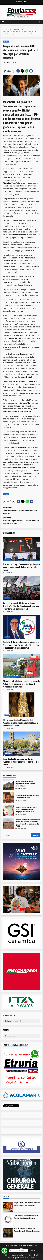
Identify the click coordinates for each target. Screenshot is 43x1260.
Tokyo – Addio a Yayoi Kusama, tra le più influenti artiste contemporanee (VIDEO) (27, 1203)
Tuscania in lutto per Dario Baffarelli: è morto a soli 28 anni (8, 797)
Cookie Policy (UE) (13, 1250)
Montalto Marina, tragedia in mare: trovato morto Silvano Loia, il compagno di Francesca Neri (8, 810)
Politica (6, 41)
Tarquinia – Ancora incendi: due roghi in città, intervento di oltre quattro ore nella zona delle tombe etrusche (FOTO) (8, 823)
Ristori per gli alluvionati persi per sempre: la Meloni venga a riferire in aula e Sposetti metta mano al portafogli (21, 684)
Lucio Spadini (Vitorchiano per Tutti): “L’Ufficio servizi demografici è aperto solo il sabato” (20, 761)
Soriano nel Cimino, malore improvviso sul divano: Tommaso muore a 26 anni (8, 784)
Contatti (33, 1250)
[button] (3, 22)
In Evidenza (14, 675)
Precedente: (20, 510)
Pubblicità (24, 1250)
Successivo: (21, 520)
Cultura (6, 1196)
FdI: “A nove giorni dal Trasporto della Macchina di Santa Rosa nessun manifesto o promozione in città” (20, 722)
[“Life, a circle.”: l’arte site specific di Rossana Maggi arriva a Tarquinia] (8, 1220)
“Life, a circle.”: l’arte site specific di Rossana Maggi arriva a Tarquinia (26, 1216)
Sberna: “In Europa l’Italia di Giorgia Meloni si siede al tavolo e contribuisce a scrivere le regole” (21, 567)
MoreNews (20, 1258)
